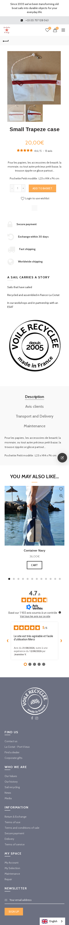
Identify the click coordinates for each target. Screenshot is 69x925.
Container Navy (34, 550)
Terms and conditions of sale (22, 827)
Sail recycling (12, 787)
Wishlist (49, 28)
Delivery (9, 839)
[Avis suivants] (61, 641)
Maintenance (34, 426)
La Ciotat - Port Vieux (17, 746)
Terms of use (12, 822)
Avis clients (34, 406)
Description (34, 396)
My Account (11, 862)
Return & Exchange (15, 816)
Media (8, 798)
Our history (11, 781)
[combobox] (52, 921)
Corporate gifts (13, 758)
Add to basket (42, 188)
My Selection (12, 868)
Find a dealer (12, 752)
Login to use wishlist (37, 198)
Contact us (11, 741)
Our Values (11, 776)
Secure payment (14, 833)
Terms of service (15, 844)
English (53, 921)
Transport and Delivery (34, 416)
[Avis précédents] (7, 641)
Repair (8, 879)
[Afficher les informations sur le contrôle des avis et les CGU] (59, 612)
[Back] (6, 40)
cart (34, 565)
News (8, 792)
